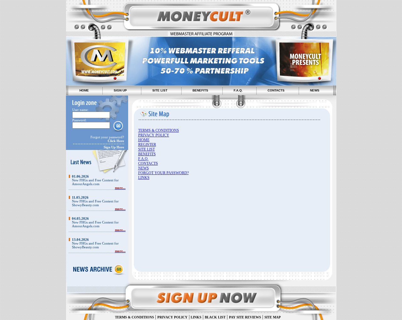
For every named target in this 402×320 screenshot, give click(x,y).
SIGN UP (120, 90)
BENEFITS (200, 90)
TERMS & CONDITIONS (158, 130)
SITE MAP (272, 317)
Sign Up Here (114, 147)
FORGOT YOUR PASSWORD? (163, 173)
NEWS (314, 90)
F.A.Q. (238, 90)
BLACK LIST (215, 317)
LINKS (143, 177)
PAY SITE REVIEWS (245, 317)
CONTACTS (276, 90)
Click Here (116, 141)
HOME (84, 90)
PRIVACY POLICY (153, 135)
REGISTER (147, 144)
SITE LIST (159, 90)
